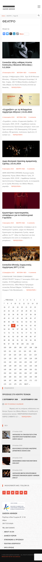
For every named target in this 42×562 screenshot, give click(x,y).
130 (36, 358)
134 (20, 362)
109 (36, 347)
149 (25, 369)
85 (26, 336)
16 (4, 307)
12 (24, 303)
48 (4, 322)
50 (13, 322)
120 (20, 355)
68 (22, 329)
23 (35, 307)
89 (9, 340)
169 (20, 380)
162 (20, 377)
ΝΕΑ (25, 72)
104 (10, 347)
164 (30, 377)
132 (10, 362)
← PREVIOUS (8, 300)
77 (26, 333)
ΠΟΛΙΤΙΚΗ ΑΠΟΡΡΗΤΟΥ (12, 543)
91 (17, 340)
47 (35, 318)
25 (9, 311)
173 (5, 384)
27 (17, 311)
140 (15, 366)
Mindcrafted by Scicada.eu (11, 556)
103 (5, 347)
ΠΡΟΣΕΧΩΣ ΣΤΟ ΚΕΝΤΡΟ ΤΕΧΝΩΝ (16, 394)
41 (9, 318)
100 (22, 344)
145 (5, 369)
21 (26, 307)
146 (10, 369)
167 (10, 380)
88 (4, 340)
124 (5, 358)
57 (9, 325)
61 (26, 325)
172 (36, 380)
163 (25, 377)
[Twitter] (21, 492)
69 (26, 329)
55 (35, 322)
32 (4, 314)
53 (26, 322)
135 (25, 362)
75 (17, 333)
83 (17, 336)
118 (10, 355)
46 (30, 318)
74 (13, 333)
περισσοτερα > (16, 87)
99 (17, 344)
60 (22, 325)
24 (4, 311)
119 (15, 355)
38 (30, 314)
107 (25, 347)
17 (9, 307)
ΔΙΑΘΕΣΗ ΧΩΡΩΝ (10, 536)
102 (32, 344)
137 (36, 362)
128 (25, 358)
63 (35, 325)
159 (5, 377)
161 (15, 377)
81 (9, 336)
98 (13, 344)
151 (36, 369)
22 (30, 307)
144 (36, 366)
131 (5, 362)
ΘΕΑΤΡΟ (19, 169)
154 (15, 373)
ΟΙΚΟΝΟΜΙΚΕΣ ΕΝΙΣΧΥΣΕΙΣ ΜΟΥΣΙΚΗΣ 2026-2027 (24, 462)
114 (25, 351)
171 (30, 380)
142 (25, 366)
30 (30, 311)
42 (13, 318)
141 (20, 366)
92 (22, 340)
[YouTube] (12, 492)
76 (22, 333)
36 (22, 314)
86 (30, 336)
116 (35, 351)
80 (4, 336)
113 (20, 351)
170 (25, 380)
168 (15, 380)
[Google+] (17, 492)
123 (35, 355)
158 (36, 373)
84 (22, 336)
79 (35, 333)
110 (5, 351)
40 (4, 318)
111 (10, 351)
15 (37, 303)
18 (13, 307)
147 (15, 369)
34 (13, 314)
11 (19, 303)
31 (35, 311)
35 (17, 314)
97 (9, 344)
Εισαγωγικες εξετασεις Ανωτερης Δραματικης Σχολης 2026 (24, 450)
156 (25, 373)
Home (3, 16)
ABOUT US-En (9, 532)
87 (35, 336)
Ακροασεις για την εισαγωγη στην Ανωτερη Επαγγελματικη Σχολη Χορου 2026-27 (24, 437)
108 (30, 347)
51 (17, 322)
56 (4, 325)
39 (35, 314)
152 (5, 373)
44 (22, 318)
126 (15, 358)
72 (4, 333)
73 (9, 333)
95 (35, 340)
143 (30, 366)
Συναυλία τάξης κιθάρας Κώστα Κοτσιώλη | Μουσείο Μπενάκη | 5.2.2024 (17, 64)
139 (10, 366)
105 (15, 347)
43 (17, 318)
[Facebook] (4, 492)
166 (5, 380)
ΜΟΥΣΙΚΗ (20, 72)
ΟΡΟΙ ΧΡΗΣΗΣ (9, 547)
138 (5, 366)
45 (26, 318)
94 (30, 340)
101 (27, 344)
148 (20, 369)
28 (22, 311)
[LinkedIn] (25, 492)
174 (10, 384)
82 (13, 336)
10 (15, 303)
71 (35, 329)
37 (26, 314)
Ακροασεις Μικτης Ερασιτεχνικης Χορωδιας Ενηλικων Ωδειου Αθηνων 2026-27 (25, 475)
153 (10, 373)
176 (20, 384)
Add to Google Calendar (13, 404)
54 (30, 322)
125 (10, 358)
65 (9, 329)
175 (15, 384)
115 (30, 351)
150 (30, 369)
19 (17, 307)
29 (26, 311)
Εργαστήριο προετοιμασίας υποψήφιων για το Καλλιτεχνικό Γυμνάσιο (17, 215)
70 (30, 329)
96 (4, 344)
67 (17, 329)
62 (30, 325)
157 (30, 373)
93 (26, 340)
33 (9, 314)
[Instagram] (8, 492)
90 (13, 340)
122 (30, 355)
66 (13, 329)
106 (20, 347)
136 (30, 362)
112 (15, 351)
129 (30, 358)
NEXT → (27, 384)
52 (22, 322)
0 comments (32, 72)
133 (15, 362)
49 (9, 322)
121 (25, 355)
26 (13, 311)
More (22, 34)
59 (17, 325)
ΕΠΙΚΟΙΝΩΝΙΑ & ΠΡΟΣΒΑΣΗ (13, 540)
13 (28, 303)
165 (36, 377)
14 (32, 303)
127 (20, 358)
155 (20, 373)
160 (10, 377)
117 (5, 355)
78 (30, 333)
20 (22, 307)
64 (4, 329)
